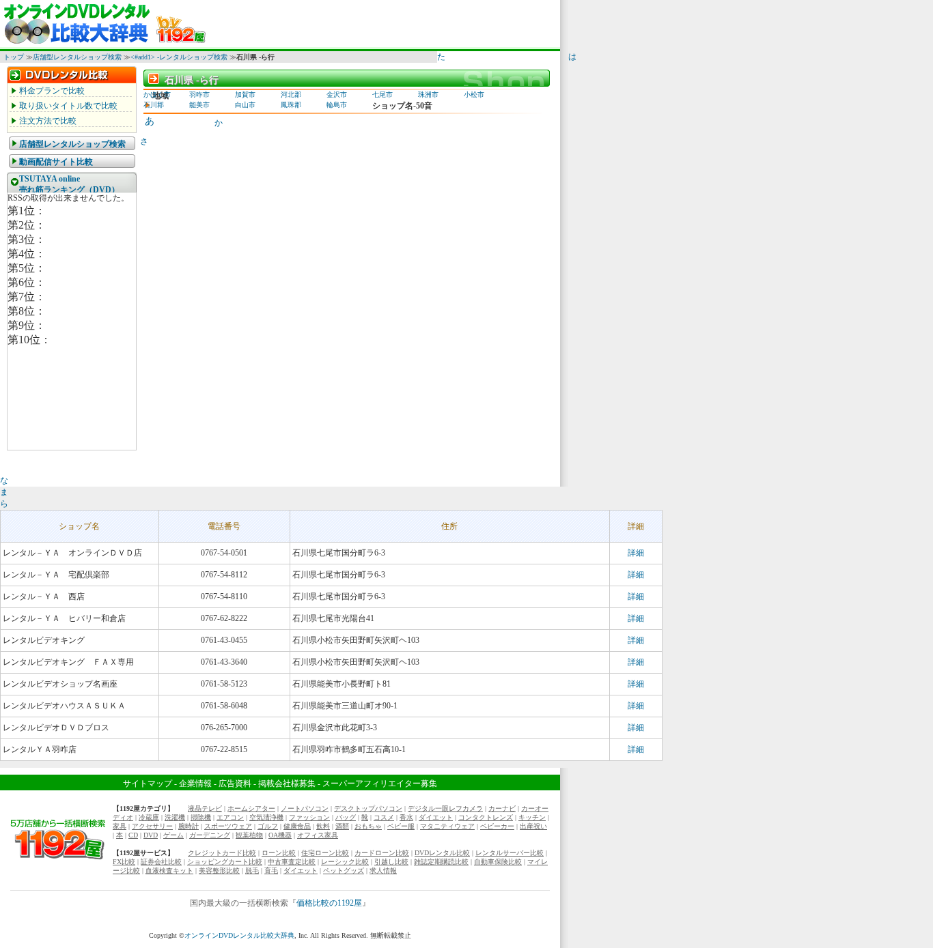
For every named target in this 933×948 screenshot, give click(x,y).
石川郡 (153, 105)
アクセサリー (152, 826)
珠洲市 (428, 94)
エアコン (230, 817)
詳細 (636, 553)
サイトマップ (147, 783)
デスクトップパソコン (368, 808)
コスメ (384, 817)
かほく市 (157, 94)
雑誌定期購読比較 (441, 861)
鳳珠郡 (291, 105)
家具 (119, 826)
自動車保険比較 (498, 861)
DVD (150, 835)
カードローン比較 (381, 853)
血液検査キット (169, 870)
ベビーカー (497, 826)
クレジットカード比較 (222, 853)
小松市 (474, 94)
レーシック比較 (345, 861)
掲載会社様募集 (287, 783)
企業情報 (195, 783)
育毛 (271, 870)
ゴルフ (267, 826)
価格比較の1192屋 (329, 903)
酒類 (342, 826)
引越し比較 (391, 861)
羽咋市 (199, 94)
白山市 (245, 105)
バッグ (345, 817)
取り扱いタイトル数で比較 (68, 106)
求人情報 (383, 870)
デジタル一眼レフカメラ (445, 808)
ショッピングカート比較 (224, 861)
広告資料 (235, 783)
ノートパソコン (305, 808)
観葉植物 (249, 835)
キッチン (532, 817)
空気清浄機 (266, 817)
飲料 (323, 826)
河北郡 (291, 94)
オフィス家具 (317, 835)
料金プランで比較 (52, 91)
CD (133, 835)
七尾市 (382, 94)
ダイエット (436, 817)
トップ (13, 57)
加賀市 (245, 94)
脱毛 (252, 870)
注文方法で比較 (47, 121)
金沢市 (336, 94)
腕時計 (188, 826)
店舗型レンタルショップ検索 (77, 57)
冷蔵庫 (149, 817)
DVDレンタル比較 (442, 853)
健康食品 (297, 826)
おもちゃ (368, 826)
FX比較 (124, 861)
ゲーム (173, 835)
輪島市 (336, 105)
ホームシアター (251, 808)
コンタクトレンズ (485, 817)
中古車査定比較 (292, 861)
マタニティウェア (447, 826)
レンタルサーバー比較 (509, 853)
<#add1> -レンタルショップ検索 (178, 57)
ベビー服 (401, 826)
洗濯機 (175, 817)
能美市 (199, 105)
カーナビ (502, 808)
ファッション (309, 817)
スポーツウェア (228, 826)
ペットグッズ (343, 870)
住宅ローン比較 (325, 853)
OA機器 (280, 835)
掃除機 (201, 817)
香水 (406, 817)
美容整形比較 (219, 870)
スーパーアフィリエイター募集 (379, 783)
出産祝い (533, 826)
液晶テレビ (205, 808)
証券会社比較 (161, 861)
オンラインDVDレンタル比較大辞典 (239, 935)
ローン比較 (279, 853)
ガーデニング (209, 835)
